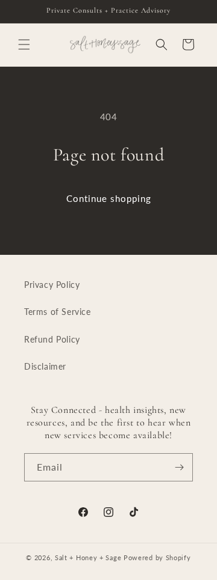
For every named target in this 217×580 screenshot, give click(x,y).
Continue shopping (108, 198)
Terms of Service (57, 312)
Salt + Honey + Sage (88, 557)
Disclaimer (45, 366)
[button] (24, 44)
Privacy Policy (52, 284)
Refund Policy (52, 339)
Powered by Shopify (157, 557)
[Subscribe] (179, 467)
